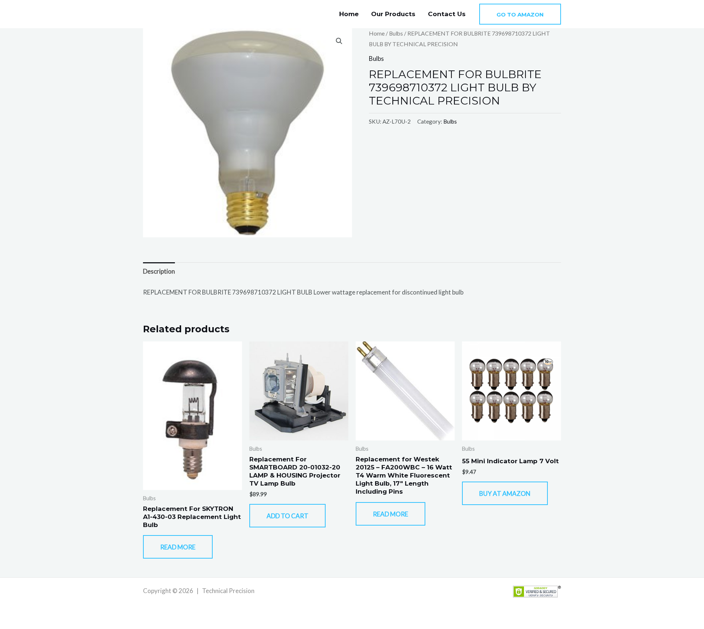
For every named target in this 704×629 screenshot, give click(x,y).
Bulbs (396, 33)
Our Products (393, 14)
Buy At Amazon (505, 493)
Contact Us (447, 14)
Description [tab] (159, 271)
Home (349, 14)
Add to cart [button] (287, 516)
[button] (520, 14)
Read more (177, 547)
